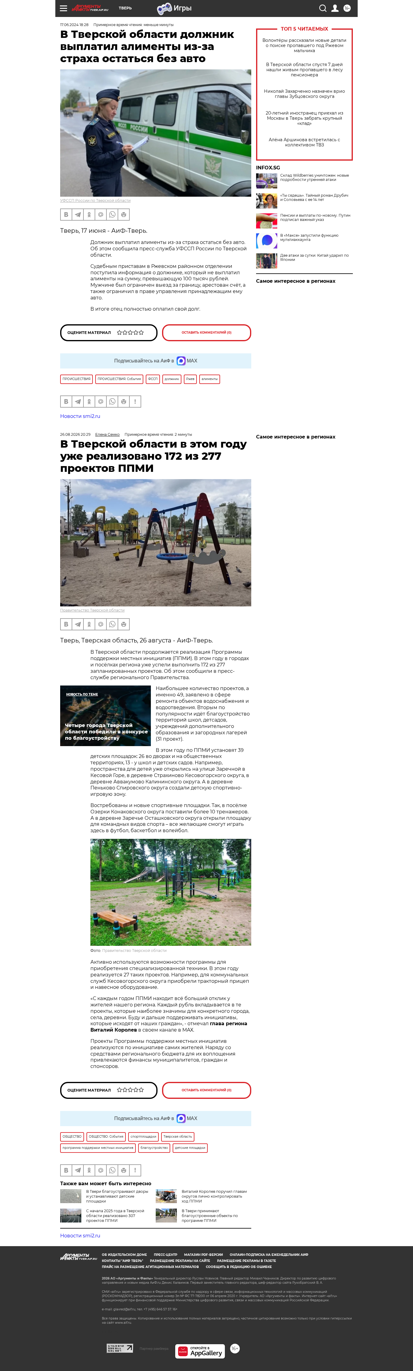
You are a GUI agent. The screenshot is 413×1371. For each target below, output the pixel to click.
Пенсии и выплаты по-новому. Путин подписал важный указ (315, 217)
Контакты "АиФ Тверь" (122, 1261)
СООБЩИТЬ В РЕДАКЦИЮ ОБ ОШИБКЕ (239, 1267)
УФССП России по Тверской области (95, 200)
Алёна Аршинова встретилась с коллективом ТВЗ (304, 142)
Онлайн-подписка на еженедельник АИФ (269, 1255)
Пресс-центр (165, 1255)
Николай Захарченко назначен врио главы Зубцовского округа (304, 94)
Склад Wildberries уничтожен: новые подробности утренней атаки (314, 177)
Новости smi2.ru (80, 416)
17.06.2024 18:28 (74, 24)
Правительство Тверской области (92, 610)
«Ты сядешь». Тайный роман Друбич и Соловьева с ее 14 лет (314, 197)
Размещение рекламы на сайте (180, 1261)
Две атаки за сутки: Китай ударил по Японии (314, 257)
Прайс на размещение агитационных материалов (150, 1267)
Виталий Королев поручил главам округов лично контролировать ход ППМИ (214, 1196)
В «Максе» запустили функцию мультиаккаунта (309, 237)
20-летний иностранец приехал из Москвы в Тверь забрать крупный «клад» (304, 118)
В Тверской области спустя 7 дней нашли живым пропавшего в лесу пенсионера (304, 70)
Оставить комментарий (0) (207, 333)
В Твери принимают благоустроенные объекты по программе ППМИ (210, 1216)
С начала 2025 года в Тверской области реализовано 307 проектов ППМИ (115, 1216)
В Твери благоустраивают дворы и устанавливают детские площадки (117, 1196)
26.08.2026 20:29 (75, 434)
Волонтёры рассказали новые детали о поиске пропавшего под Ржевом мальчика (304, 45)
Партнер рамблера (154, 1348)
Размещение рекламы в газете (246, 1261)
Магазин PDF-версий (203, 1255)
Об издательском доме (124, 1255)
